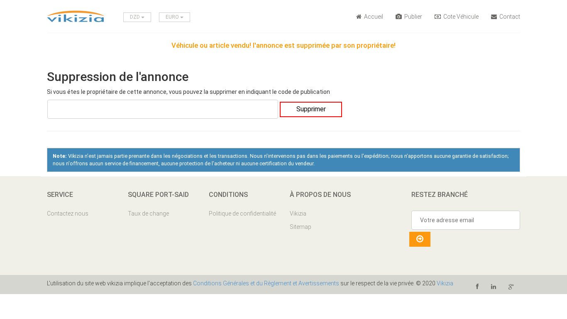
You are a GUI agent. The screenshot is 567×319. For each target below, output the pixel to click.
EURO (173, 17)
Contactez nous (67, 213)
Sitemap (300, 226)
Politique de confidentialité (242, 213)
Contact (509, 16)
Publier (412, 16)
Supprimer (311, 109)
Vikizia (298, 213)
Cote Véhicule (460, 16)
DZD (135, 17)
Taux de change (148, 213)
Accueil (373, 16)
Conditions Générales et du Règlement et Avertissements (266, 283)
